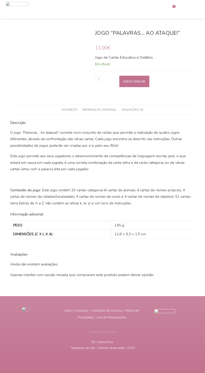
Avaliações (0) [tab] (132, 110)
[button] (187, 9)
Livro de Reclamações (111, 317)
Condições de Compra (106, 311)
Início (68, 311)
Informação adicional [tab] (99, 110)
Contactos (81, 311)
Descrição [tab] (69, 110)
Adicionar (134, 81)
